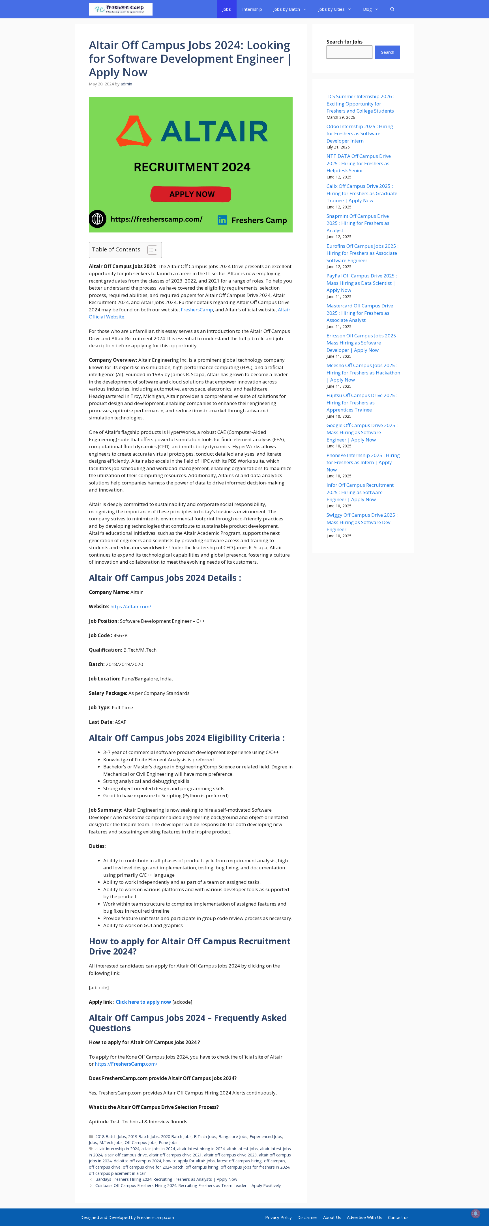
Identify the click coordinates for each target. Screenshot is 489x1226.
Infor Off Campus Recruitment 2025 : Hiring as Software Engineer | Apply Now (360, 492)
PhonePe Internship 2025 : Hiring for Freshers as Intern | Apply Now (363, 462)
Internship (252, 9)
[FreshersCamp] (121, 9)
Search (387, 52)
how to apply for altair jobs (189, 1160)
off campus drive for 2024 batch (153, 1167)
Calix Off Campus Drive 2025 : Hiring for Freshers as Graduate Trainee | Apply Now (362, 193)
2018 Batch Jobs (110, 1136)
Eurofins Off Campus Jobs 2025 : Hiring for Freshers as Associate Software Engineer (362, 253)
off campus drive (105, 1167)
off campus (274, 1160)
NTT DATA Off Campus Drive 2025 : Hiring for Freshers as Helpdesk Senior (359, 163)
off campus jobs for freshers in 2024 (255, 1167)
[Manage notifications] (475, 1213)
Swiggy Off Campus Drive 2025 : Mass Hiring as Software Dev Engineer (362, 522)
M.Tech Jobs (111, 1142)
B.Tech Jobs (205, 1136)
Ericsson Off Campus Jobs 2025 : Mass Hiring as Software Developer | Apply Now (362, 342)
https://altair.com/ (130, 606)
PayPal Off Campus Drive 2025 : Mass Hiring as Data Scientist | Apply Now (362, 282)
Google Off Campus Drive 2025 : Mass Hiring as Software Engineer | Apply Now (362, 432)
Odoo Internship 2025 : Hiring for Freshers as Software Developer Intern (360, 133)
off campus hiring (202, 1167)
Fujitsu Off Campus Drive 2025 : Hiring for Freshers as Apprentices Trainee (362, 402)
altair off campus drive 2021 (175, 1155)
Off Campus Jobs (140, 1142)
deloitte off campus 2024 (137, 1160)
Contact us (398, 1217)
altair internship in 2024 (117, 1148)
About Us (332, 1217)
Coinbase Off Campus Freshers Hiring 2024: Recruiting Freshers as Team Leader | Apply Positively (188, 1185)
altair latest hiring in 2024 (201, 1148)
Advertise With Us (364, 1217)
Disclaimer (307, 1217)
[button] (392, 9)
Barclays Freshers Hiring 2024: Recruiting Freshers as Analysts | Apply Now (166, 1179)
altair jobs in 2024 (158, 1148)
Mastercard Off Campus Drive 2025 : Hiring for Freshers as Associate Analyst (360, 312)
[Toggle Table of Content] (149, 250)
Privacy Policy (278, 1217)
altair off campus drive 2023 (230, 1155)
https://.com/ (125, 1064)
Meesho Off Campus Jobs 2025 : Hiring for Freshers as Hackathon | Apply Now (363, 372)
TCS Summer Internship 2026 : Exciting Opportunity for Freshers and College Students (360, 103)
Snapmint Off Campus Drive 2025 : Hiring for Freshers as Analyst (358, 223)
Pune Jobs (168, 1142)
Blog (367, 9)
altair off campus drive (125, 1155)
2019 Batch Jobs (143, 1136)
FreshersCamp (197, 309)
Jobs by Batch (286, 9)
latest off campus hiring (239, 1160)
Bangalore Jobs (232, 1136)
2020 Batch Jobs (176, 1136)
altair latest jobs (242, 1148)
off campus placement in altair (117, 1173)
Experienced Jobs (266, 1136)
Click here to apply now (143, 1002)
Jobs (226, 9)
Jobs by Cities (331, 9)
